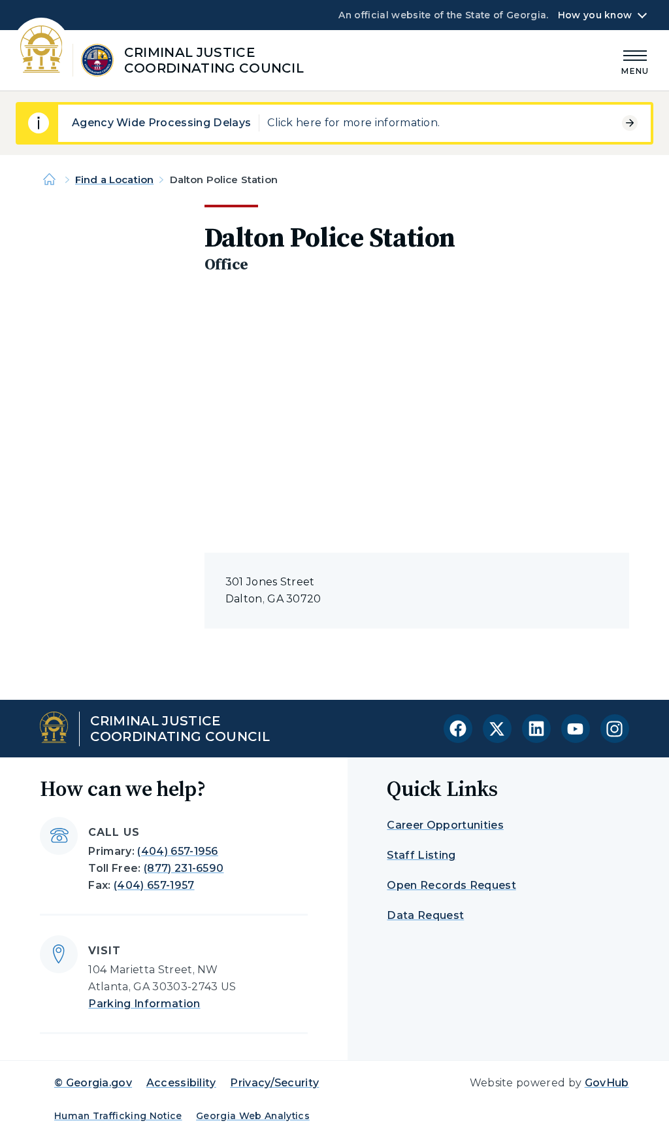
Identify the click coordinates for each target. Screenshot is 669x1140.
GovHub (607, 1083)
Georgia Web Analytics (253, 1116)
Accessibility (181, 1083)
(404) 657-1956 (177, 851)
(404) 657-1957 (154, 885)
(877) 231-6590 (183, 868)
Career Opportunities (445, 825)
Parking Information (144, 1003)
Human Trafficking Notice (118, 1116)
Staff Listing (421, 855)
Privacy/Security (274, 1083)
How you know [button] (595, 15)
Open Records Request (451, 885)
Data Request (425, 915)
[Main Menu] (635, 60)
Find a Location (114, 179)
